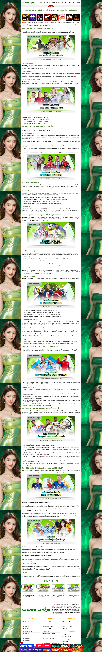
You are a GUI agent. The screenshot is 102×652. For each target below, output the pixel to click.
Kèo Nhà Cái (40, 2)
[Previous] (21, 592)
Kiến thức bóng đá (76, 2)
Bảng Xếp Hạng (67, 2)
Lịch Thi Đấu (60, 2)
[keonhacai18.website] (28, 3)
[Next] (80, 592)
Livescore (46, 2)
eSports (74, 76)
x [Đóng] (21, 643)
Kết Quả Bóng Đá (53, 2)
